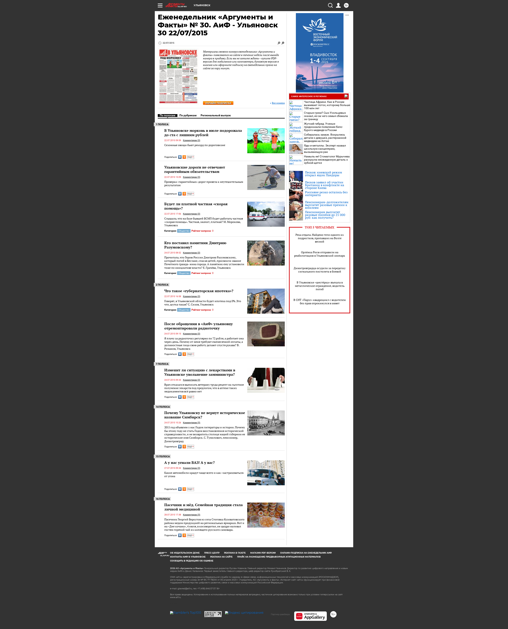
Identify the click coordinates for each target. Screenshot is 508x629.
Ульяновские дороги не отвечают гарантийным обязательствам (194, 169)
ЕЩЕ (190, 157)
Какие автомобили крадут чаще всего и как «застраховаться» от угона (204, 474)
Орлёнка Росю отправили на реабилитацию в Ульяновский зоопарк (319, 253)
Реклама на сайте (221, 557)
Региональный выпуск (216, 115)
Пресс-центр (211, 553)
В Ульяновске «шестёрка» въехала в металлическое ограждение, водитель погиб (319, 286)
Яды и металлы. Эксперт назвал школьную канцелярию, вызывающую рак (325, 148)
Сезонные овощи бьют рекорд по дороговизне (194, 145)
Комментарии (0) (191, 140)
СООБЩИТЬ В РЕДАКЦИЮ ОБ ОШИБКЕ (191, 561)
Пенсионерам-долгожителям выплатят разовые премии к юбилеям (326, 205)
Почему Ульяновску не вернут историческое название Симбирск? (204, 414)
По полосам (167, 115)
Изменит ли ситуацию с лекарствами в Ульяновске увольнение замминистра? (199, 372)
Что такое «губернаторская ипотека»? (198, 290)
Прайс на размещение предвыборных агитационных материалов (279, 557)
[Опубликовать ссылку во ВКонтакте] (180, 157)
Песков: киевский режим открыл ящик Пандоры (323, 173)
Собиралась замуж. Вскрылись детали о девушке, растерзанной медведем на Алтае (325, 138)
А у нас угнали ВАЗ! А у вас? (189, 462)
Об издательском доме (185, 553)
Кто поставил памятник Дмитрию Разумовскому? (195, 244)
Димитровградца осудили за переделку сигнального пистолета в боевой (319, 269)
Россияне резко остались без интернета (326, 193)
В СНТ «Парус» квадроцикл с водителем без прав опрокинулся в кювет (319, 301)
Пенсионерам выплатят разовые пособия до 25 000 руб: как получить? (325, 215)
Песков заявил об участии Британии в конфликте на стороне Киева (324, 185)
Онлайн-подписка (218, 103)
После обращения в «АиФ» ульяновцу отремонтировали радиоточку (198, 325)
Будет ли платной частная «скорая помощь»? (196, 206)
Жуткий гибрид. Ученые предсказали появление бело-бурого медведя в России (323, 127)
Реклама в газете (235, 553)
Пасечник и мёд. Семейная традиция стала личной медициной (203, 506)
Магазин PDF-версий (263, 553)
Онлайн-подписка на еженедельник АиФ (306, 553)
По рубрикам (188, 115)
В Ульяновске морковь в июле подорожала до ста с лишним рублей (203, 132)
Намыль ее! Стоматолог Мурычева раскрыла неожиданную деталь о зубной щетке (327, 159)
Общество (184, 230)
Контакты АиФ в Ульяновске (188, 557)
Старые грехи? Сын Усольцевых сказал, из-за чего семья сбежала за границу (326, 116)
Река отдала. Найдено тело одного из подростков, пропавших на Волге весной (319, 238)
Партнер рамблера (280, 614)
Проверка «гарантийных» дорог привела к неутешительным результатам (203, 183)
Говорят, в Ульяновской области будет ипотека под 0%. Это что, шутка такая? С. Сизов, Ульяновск (202, 302)
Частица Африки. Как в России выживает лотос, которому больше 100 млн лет (327, 105)
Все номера (278, 103)
